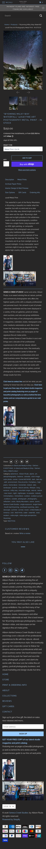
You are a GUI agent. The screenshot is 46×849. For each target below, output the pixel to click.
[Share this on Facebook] (16, 461)
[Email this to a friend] (27, 461)
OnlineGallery (8, 496)
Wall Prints (19, 513)
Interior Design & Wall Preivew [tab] (16, 188)
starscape (7, 510)
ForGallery (33, 482)
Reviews (7, 701)
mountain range (24, 490)
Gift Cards (8, 706)
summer (14, 510)
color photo (7, 479)
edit (5, 482)
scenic (37, 501)
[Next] (28, 92)
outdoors (7, 499)
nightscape (22, 493)
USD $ (7, 806)
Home (6, 24)
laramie (15, 488)
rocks (13, 501)
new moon (8, 493)
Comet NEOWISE (25, 479)
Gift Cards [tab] (22, 192)
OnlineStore (19, 496)
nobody (38, 493)
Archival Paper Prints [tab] (13, 184)
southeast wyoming (27, 507)
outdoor (27, 496)
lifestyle (33, 488)
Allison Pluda (24, 474)
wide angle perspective (28, 515)
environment (13, 482)
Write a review (24, 533)
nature (39, 490)
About (6, 690)
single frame (37, 504)
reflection (7, 501)
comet (15, 479)
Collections (9, 696)
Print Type (7, 145)
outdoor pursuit (36, 496)
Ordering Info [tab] (35, 192)
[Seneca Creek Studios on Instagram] (11, 570)
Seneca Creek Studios (11, 504)
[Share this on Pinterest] (21, 461)
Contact (7, 712)
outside (14, 499)
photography (32, 499)
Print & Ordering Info (14, 685)
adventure (14, 474)
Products (14, 24)
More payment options (27, 170)
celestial (27, 476)
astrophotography (10, 476)
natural (34, 490)
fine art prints (23, 482)
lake (34, 485)
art (36, 474)
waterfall (32, 513)
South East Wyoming (11, 507)
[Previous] (17, 92)
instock (29, 485)
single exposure (26, 504)
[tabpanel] (23, 224)
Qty (5, 160)
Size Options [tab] (10, 192)
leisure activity (23, 488)
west (38, 513)
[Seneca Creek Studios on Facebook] (5, 570)
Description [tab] (9, 180)
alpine (32, 474)
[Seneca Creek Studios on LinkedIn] (16, 570)
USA (12, 513)
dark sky (39, 479)
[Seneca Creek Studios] (23, 2)
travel (27, 510)
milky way (14, 490)
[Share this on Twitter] (11, 461)
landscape (7, 488)
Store (5, 680)
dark (34, 479)
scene (32, 501)
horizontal (22, 485)
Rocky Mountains (22, 501)
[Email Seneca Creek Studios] (22, 570)
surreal (21, 510)
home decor (13, 485)
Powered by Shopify (11, 819)
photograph (22, 499)
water (25, 513)
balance (20, 476)
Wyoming (6, 518)
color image (35, 476)
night (15, 493)
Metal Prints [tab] (22, 180)
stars (37, 507)
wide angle (14, 515)
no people (30, 493)
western (6, 515)
